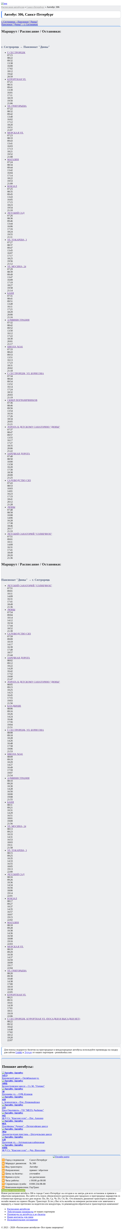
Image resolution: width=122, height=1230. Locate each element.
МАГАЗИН (13, 159)
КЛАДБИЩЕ (14, 706)
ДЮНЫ (11, 507)
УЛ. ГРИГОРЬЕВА (17, 106)
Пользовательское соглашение (22, 1219)
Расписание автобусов (12, 7)
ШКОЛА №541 (15, 346)
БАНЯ (10, 293)
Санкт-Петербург (35, 7)
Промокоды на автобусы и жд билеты (26, 1214)
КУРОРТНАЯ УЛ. (16, 79)
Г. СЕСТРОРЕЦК (16, 52)
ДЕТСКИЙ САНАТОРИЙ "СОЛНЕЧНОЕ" (29, 534)
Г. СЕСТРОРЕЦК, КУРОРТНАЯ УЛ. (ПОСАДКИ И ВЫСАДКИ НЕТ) (43, 1019)
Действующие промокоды (20, 1211)
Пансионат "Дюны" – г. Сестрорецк (19, 24)
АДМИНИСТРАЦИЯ (18, 320)
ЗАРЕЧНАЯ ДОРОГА (18, 453)
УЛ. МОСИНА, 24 (16, 266)
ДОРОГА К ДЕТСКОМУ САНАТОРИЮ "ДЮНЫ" (33, 427)
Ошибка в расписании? (13, 1190)
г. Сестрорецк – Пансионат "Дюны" (19, 22)
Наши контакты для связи (20, 1217)
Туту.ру (28, 1052)
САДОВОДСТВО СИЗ (19, 480)
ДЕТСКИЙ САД (15, 213)
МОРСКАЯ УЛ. (15, 132)
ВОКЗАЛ (12, 186)
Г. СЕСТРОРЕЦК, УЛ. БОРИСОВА (25, 373)
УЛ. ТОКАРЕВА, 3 (17, 239)
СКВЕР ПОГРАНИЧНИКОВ (22, 400)
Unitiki (18, 1052)
